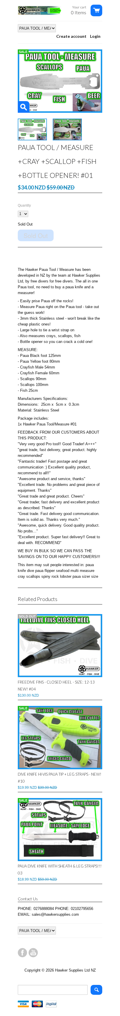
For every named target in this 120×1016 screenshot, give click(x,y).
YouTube (33, 952)
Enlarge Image (23, 107)
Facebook (22, 952)
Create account (71, 36)
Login (95, 36)
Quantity (24, 205)
